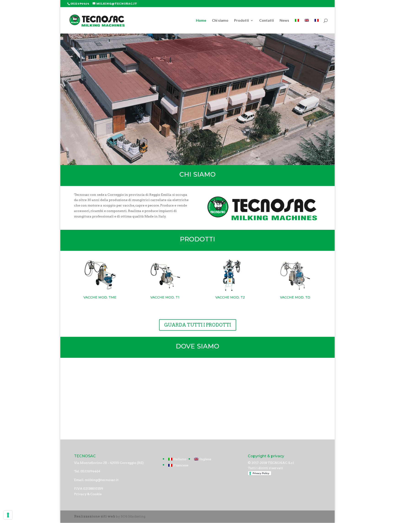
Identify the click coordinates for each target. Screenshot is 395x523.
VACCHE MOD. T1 (164, 297)
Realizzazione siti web (94, 516)
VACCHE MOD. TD (295, 297)
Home (201, 20)
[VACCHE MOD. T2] (230, 275)
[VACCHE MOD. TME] (99, 275)
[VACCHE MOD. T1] (165, 275)
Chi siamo (220, 20)
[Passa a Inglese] (307, 26)
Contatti (266, 20)
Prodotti (241, 20)
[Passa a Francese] (317, 26)
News (284, 20)
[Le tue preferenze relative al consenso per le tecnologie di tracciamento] (8, 515)
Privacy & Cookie (88, 494)
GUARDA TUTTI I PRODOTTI (197, 325)
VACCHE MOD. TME (99, 297)
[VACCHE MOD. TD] (295, 275)
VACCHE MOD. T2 (230, 297)
